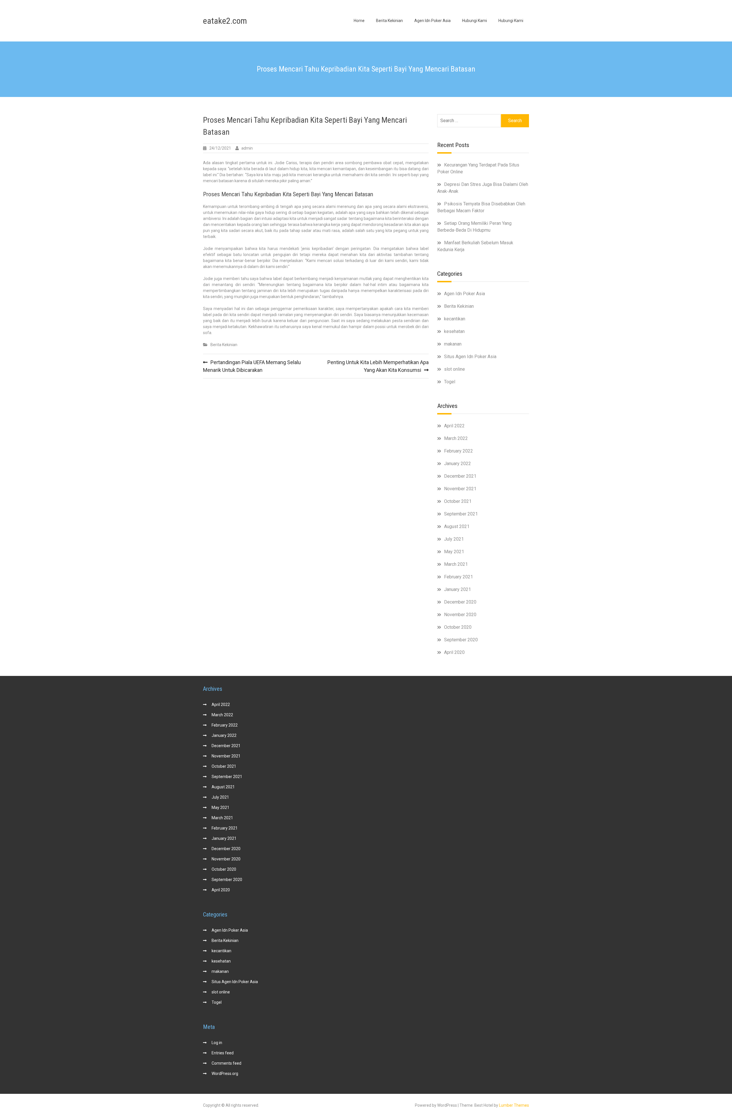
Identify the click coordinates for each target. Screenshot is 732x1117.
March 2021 (456, 564)
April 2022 (454, 425)
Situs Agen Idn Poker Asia (470, 356)
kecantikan (454, 319)
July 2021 (454, 539)
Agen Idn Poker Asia (432, 20)
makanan (453, 344)
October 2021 (458, 501)
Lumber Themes (514, 1105)
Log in (217, 1042)
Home (359, 20)
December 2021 (460, 476)
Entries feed (223, 1053)
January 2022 (457, 463)
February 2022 (458, 451)
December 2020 (460, 602)
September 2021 (461, 514)
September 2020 (461, 639)
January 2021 (457, 589)
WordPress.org (225, 1073)
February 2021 (458, 577)
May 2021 (454, 551)
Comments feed (226, 1063)
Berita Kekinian (389, 20)
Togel (449, 381)
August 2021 (457, 526)
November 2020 (460, 614)
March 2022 (456, 438)
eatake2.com (225, 21)
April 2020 (454, 652)
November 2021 (460, 488)
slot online (454, 369)
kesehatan (454, 331)
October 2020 (458, 627)
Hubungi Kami (474, 20)
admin (247, 148)
